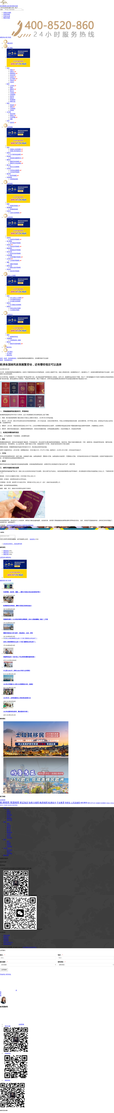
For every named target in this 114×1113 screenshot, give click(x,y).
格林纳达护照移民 (15, 250)
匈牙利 (12, 96)
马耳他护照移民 (14, 172)
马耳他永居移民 (15, 170)
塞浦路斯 (12, 99)
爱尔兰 (12, 91)
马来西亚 (12, 108)
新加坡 (12, 105)
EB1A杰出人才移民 (16, 297)
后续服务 (98, 803)
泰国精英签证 (14, 336)
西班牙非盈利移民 (15, 343)
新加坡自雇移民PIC (16, 158)
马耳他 (12, 92)
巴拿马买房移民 (15, 212)
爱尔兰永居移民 (14, 166)
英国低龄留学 (7, 944)
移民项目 (25, 525)
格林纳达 (13, 73)
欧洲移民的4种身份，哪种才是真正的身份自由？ (17, 605)
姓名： (2, 955)
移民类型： (62, 962)
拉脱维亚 (12, 94)
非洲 (8, 120)
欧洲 (8, 84)
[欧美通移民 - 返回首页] (4, 4)
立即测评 (4, 969)
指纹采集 (10, 805)
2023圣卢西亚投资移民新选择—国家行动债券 (13, 529)
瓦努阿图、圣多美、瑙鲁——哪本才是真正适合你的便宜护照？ (22, 592)
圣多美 (12, 122)
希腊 (11, 87)
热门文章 (8, 580)
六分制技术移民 (14, 310)
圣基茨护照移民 (15, 239)
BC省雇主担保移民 (15, 304)
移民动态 (6, 552)
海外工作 (90, 803)
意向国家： (4, 962)
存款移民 (6, 805)
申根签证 (108, 803)
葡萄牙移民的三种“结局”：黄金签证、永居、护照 (18, 633)
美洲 (8, 68)
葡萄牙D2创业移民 (15, 163)
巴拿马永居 (6, 16)
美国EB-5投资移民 (15, 149)
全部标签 (2, 800)
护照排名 (112, 803)
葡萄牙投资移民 (15, 161)
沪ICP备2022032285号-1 (30, 947)
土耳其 (12, 85)
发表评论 (32, 539)
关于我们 (9, 353)
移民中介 (2, 805)
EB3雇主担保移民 (15, 301)
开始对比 (2, 974)
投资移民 (6, 939)
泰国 (11, 106)
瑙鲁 (11, 119)
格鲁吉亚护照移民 (15, 267)
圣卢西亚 (13, 78)
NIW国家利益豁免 (15, 299)
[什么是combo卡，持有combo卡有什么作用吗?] (8, 667)
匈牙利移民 (13, 175)
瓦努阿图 (13, 117)
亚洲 (8, 103)
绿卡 (94, 803)
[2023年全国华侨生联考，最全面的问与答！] (8, 708)
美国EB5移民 (7, 12)
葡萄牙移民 (6, 18)
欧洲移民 (14, 525)
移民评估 (9, 355)
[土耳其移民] (35, 757)
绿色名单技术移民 (15, 308)
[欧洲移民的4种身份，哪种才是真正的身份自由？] (8, 602)
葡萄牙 (12, 89)
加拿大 (12, 71)
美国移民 (14, 802)
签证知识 (24, 802)
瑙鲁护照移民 (14, 264)
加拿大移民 (34, 802)
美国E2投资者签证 (15, 151)
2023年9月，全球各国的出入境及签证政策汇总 (17, 698)
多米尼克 (12, 75)
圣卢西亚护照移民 (15, 243)
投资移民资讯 (12, 358)
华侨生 (68, 803)
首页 (1, 358)
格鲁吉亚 (12, 101)
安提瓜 (12, 80)
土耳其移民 (75, 803)
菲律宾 (12, 110)
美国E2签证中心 (8, 942)
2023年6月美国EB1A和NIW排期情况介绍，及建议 (18, 684)
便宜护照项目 (15, 805)
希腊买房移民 (14, 205)
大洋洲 (9, 112)
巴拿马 (12, 82)
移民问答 (6, 554)
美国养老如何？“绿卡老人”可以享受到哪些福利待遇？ (19, 657)
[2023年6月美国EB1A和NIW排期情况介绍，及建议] (8, 681)
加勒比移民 (6, 935)
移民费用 (83, 803)
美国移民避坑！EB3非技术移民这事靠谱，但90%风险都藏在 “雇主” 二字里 (25, 619)
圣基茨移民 (6, 14)
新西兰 (12, 115)
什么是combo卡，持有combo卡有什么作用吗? (16, 670)
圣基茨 (12, 77)
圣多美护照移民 (14, 271)
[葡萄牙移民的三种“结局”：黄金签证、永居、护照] (8, 629)
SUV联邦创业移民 (15, 154)
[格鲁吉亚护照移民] (35, 793)
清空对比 (8, 974)
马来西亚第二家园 (15, 340)
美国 (11, 70)
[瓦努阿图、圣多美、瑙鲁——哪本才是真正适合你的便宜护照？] (8, 588)
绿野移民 (6, 940)
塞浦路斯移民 (14, 209)
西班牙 (12, 98)
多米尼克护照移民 (15, 253)
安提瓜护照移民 (15, 246)
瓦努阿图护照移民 (15, 257)
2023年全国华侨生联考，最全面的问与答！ (16, 711)
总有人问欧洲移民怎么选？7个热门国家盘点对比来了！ (19, 641)
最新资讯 (2, 580)
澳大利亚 (12, 113)
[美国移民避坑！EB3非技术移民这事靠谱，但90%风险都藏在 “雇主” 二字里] (8, 616)
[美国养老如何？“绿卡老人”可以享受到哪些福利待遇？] (8, 653)
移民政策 (30, 525)
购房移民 (9, 525)
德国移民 (6, 937)
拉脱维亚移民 (14, 179)
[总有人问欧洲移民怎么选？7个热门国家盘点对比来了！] (20, 638)
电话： (60, 955)
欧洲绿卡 (20, 525)
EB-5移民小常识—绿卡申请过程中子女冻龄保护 (14, 527)
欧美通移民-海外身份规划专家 (9, 6)
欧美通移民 (103, 803)
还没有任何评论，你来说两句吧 (12, 544)
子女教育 (60, 803)
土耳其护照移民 (15, 260)
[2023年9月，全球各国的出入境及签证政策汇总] (8, 694)
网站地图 (6, 855)
